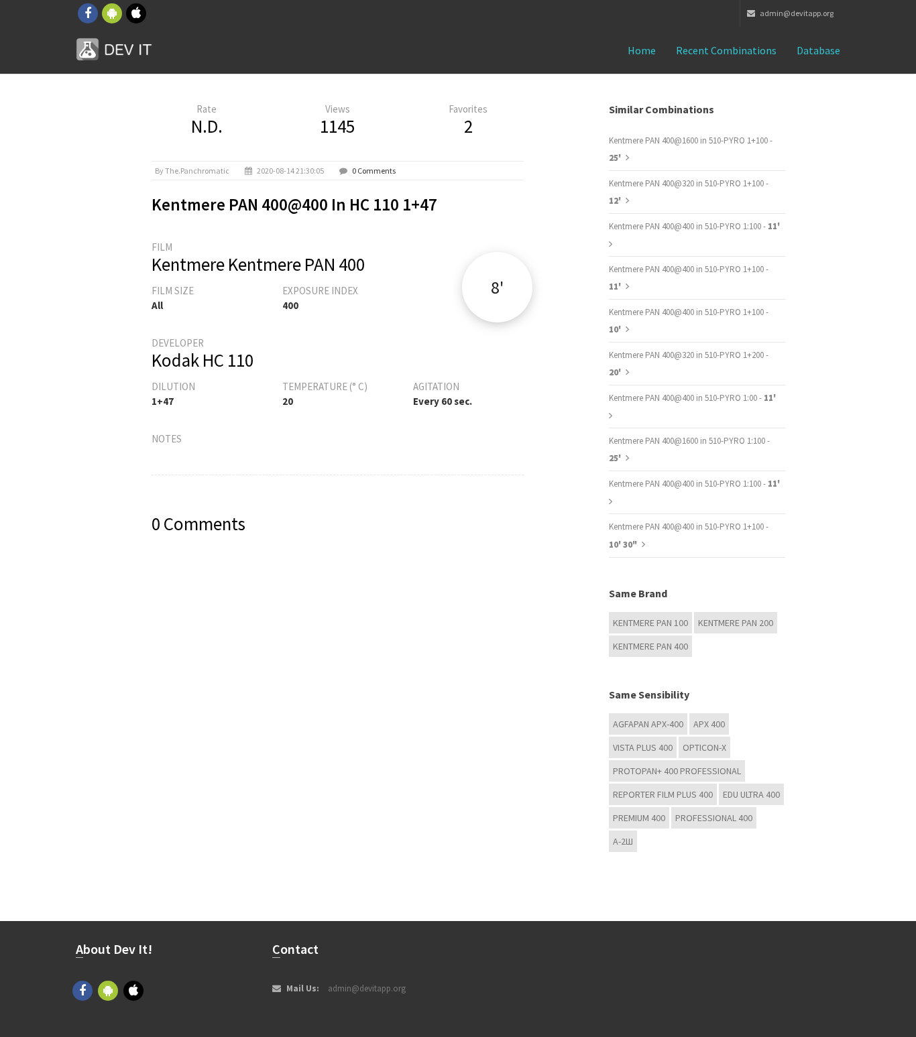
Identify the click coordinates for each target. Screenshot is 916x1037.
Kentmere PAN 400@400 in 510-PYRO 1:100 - (694, 226)
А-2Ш (623, 841)
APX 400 (709, 724)
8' (497, 287)
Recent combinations (726, 50)
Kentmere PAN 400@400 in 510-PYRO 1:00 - (692, 398)
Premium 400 (639, 818)
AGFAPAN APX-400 (648, 724)
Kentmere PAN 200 (735, 623)
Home (642, 50)
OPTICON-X (704, 747)
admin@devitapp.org (796, 13)
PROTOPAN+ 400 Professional (677, 771)
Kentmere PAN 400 (650, 646)
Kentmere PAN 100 (650, 623)
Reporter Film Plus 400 (663, 794)
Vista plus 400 (643, 747)
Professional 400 (713, 818)
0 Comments (374, 171)
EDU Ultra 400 (751, 794)
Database (818, 50)
